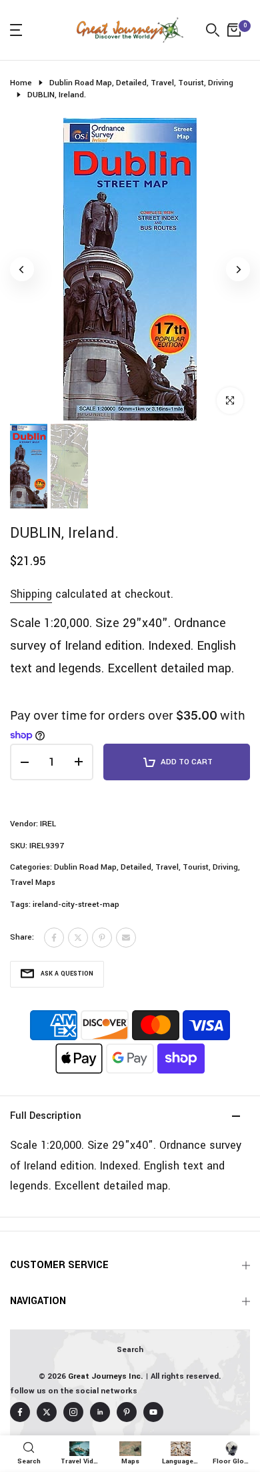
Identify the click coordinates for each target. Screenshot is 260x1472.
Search (130, 1349)
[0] (234, 30)
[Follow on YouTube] (153, 1412)
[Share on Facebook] (54, 938)
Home (21, 83)
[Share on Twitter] (78, 938)
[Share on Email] (126, 938)
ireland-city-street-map (76, 904)
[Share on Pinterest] (102, 938)
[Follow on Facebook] (20, 1412)
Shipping (31, 594)
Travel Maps (32, 882)
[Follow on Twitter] (47, 1412)
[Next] (238, 269)
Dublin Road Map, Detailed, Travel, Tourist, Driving (141, 83)
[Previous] (22, 269)
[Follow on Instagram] (73, 1412)
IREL (48, 824)
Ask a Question (67, 974)
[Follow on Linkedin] (100, 1412)
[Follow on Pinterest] (127, 1412)
